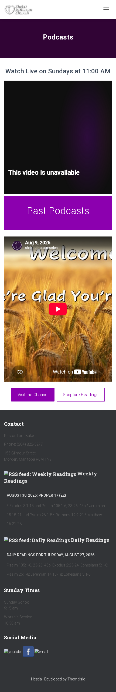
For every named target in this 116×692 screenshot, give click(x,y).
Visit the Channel (33, 394)
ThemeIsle (76, 679)
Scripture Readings (80, 394)
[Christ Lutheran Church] (20, 9)
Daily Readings (90, 540)
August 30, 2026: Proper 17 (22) (36, 495)
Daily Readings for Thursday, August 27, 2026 (50, 555)
